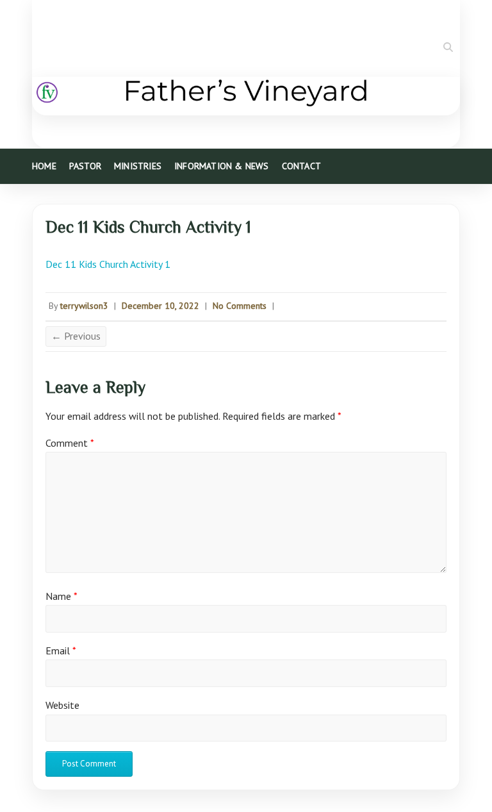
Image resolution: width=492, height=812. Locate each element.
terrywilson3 (84, 305)
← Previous (76, 335)
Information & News (221, 166)
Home (44, 166)
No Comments (239, 305)
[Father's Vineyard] (246, 96)
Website (62, 705)
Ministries (137, 166)
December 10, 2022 (160, 305)
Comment (69, 442)
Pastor (85, 166)
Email (60, 650)
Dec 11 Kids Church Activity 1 (107, 264)
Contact (301, 166)
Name (61, 596)
